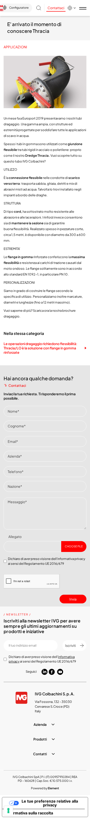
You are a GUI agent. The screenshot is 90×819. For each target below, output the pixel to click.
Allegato (15, 536)
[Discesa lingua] (72, 8)
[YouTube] (60, 672)
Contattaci (56, 8)
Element (53, 788)
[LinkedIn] (44, 671)
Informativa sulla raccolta (29, 813)
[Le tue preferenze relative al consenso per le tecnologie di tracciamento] (8, 810)
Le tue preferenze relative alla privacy (50, 803)
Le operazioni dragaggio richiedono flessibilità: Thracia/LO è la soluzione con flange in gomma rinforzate (40, 347)
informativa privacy (71, 559)
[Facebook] (51, 672)
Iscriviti (70, 645)
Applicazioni (15, 47)
